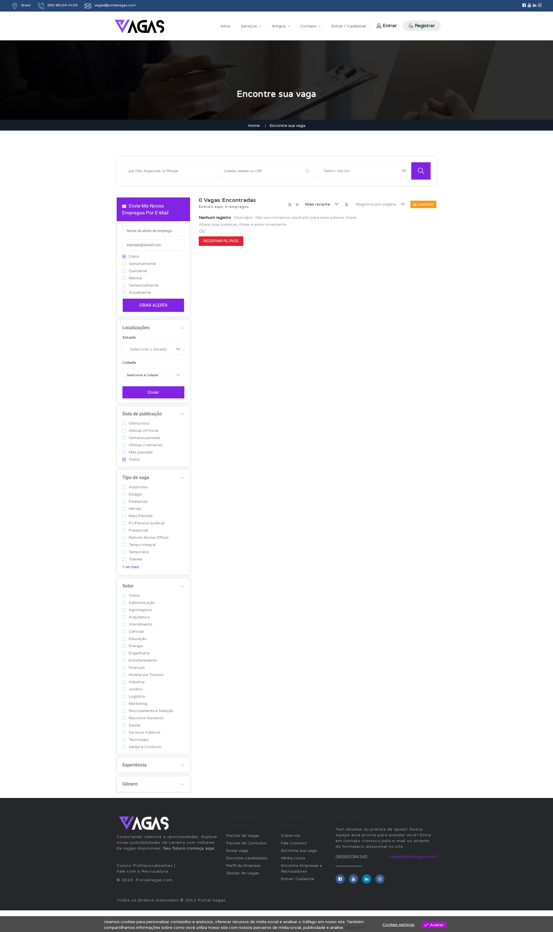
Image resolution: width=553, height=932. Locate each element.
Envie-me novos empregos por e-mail (145, 209)
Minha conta (293, 858)
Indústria (137, 682)
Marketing (138, 704)
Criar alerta (153, 305)
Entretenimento (143, 660)
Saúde (135, 725)
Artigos (279, 26)
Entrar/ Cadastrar (298, 878)
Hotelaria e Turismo (146, 675)
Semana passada (144, 438)
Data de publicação (142, 414)
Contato (308, 26)
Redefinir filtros (221, 241)
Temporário (139, 552)
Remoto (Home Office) (148, 538)
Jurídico (136, 689)
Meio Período (141, 516)
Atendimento (140, 624)
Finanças (137, 668)
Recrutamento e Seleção (151, 711)
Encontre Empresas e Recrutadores (301, 868)
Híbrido (135, 509)
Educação (138, 639)
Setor (128, 586)
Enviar (153, 392)
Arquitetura (139, 617)
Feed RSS (425, 204)
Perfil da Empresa (243, 865)
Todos (134, 460)
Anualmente (140, 293)
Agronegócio (140, 610)
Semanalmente (142, 264)
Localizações (135, 327)
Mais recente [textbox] (317, 204)
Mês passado (141, 452)
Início (225, 26)
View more (355, 927)
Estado (129, 338)
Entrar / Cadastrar (348, 26)
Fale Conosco (294, 843)
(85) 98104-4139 (62, 5)
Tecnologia (138, 740)
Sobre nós (290, 835)
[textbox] (338, 171)
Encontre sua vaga (299, 850)
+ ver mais (130, 567)
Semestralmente (144, 285)
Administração (142, 603)
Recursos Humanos (146, 718)
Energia (136, 646)
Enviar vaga (237, 850)
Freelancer (138, 502)
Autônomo (138, 487)
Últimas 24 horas (144, 431)
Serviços (249, 26)
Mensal (135, 278)
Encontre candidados (246, 858)
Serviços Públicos (144, 733)
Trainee (135, 559)
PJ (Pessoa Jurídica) (146, 523)
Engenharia (139, 653)
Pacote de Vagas (242, 835)
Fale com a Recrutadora (142, 871)
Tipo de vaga (135, 477)
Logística (137, 696)
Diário (134, 257)
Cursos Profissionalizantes (145, 865)
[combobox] (363, 171)
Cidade (129, 363)
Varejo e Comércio (145, 747)
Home (254, 125)
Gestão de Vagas (242, 873)
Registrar (425, 26)
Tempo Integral (142, 545)
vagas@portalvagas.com (412, 856)
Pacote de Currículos (246, 843)
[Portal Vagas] (139, 26)
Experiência (134, 765)
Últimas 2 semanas (145, 445)
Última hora (139, 423)
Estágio (135, 494)
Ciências (136, 632)
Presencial (138, 530)
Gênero (130, 784)
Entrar (390, 26)
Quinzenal (138, 271)
